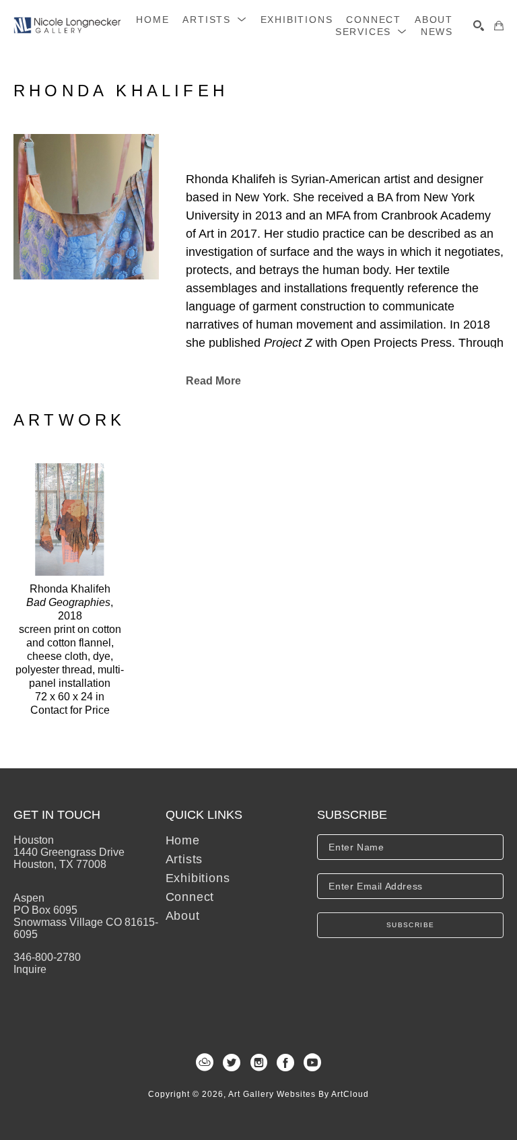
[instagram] (258, 1062)
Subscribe (410, 925)
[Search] (478, 25)
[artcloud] (204, 1062)
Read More (213, 381)
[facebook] (285, 1062)
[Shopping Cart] (499, 25)
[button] (214, 19)
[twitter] (231, 1062)
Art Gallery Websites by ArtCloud (298, 1094)
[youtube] (312, 1062)
